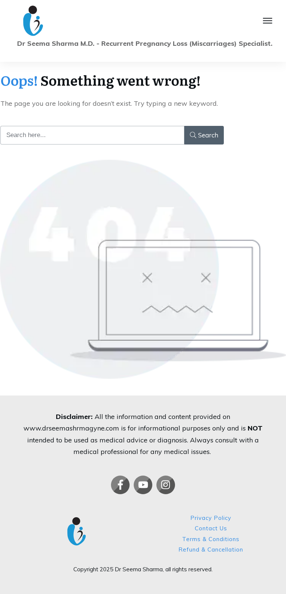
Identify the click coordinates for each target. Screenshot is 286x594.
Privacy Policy (210, 517)
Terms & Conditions (210, 539)
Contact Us (211, 528)
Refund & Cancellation (210, 549)
